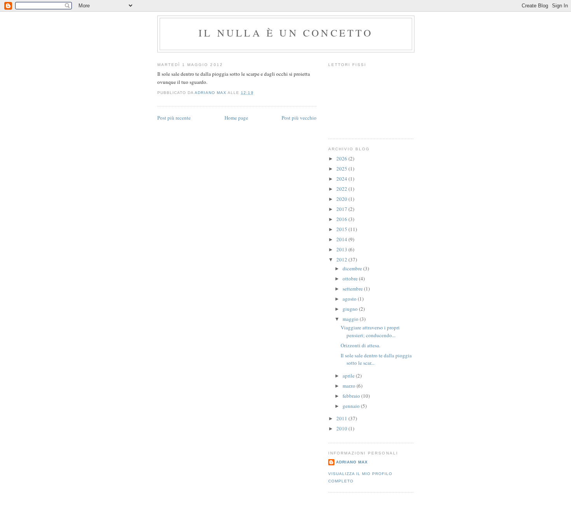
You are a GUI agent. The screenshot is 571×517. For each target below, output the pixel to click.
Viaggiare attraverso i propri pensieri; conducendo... (370, 331)
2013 (342, 249)
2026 (342, 158)
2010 (342, 428)
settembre (353, 288)
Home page (236, 117)
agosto (350, 298)
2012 (342, 259)
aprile (349, 375)
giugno (351, 308)
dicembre (353, 268)
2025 (342, 168)
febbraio (352, 395)
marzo (350, 385)
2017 (342, 208)
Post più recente (174, 117)
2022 (342, 188)
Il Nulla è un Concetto (285, 32)
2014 (342, 239)
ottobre (351, 278)
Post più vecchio (299, 117)
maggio (351, 318)
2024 (342, 178)
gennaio (352, 405)
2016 (342, 219)
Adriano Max (352, 462)
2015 (342, 229)
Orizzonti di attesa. (360, 345)
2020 (342, 198)
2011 (342, 418)
